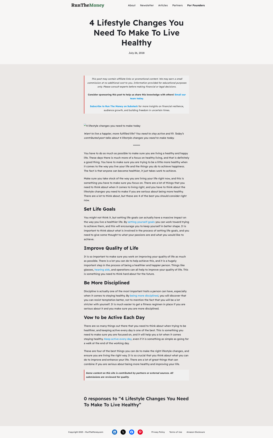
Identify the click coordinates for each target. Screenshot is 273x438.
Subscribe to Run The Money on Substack (114, 106)
